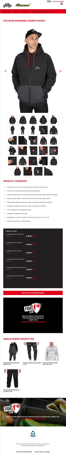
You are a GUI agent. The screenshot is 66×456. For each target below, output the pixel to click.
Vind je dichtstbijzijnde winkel (33, 293)
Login (48, 1)
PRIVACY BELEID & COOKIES (42, 452)
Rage (5, 4)
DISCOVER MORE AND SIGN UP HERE (33, 322)
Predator (18, 4)
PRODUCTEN (6, 11)
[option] (33, 68)
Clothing (24, 11)
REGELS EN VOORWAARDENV (24, 452)
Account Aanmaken (58, 1)
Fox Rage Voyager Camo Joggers (32, 362)
